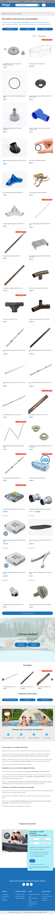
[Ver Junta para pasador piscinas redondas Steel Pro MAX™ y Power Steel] (40, 435)
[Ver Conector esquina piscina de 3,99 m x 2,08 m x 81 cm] (14, 213)
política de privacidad (38, 855)
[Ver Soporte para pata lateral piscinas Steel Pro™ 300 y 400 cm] (14, 150)
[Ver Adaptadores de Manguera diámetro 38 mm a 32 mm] (40, 498)
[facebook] (23, 884)
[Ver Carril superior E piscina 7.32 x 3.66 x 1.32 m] (14, 404)
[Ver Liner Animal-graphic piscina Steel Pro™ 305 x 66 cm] (14, 498)
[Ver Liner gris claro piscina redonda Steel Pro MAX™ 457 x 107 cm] (14, 530)
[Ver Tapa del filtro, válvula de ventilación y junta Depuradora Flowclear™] (14, 53)
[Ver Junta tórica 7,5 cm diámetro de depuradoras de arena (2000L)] (14, 86)
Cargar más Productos (27, 613)
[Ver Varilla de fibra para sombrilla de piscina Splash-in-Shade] (14, 435)
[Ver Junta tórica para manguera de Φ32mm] (40, 150)
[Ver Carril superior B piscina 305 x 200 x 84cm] (14, 467)
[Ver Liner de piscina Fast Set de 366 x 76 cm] (40, 467)
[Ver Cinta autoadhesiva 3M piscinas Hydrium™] (40, 182)
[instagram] (27, 884)
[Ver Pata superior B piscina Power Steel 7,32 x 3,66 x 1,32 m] (40, 372)
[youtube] (31, 884)
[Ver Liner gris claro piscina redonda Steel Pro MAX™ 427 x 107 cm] (14, 562)
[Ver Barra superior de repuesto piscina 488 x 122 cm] (14, 277)
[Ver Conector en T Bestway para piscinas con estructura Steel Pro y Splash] (40, 118)
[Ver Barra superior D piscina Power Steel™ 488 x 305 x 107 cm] (40, 340)
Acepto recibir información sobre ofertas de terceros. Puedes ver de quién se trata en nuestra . (40, 854)
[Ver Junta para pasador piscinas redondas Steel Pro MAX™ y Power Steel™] (40, 86)
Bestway (3, 13)
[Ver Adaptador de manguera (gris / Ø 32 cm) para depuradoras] (14, 118)
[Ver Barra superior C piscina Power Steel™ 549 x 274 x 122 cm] (14, 372)
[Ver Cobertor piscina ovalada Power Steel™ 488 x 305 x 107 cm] (40, 530)
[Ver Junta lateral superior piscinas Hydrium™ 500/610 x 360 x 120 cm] (40, 245)
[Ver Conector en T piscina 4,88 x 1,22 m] (14, 308)
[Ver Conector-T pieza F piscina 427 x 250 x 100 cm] (40, 277)
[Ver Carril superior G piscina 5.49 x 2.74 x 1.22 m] (40, 404)
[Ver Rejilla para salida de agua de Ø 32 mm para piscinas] (40, 594)
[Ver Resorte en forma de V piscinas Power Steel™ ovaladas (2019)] (40, 562)
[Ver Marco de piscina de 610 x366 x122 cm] (40, 53)
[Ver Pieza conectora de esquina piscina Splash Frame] (14, 182)
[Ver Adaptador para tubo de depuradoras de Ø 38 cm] (14, 594)
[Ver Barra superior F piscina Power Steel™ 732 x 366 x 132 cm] (14, 340)
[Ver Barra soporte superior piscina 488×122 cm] (14, 245)
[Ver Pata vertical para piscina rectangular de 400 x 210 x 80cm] (40, 213)
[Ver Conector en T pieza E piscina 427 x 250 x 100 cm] (40, 308)
